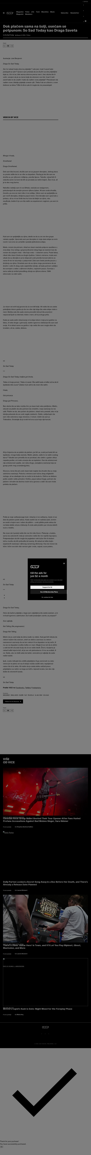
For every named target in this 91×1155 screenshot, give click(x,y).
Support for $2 (47, 587)
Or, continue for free (47, 597)
